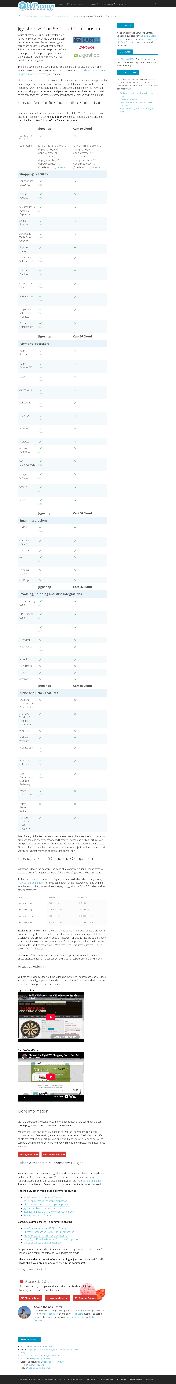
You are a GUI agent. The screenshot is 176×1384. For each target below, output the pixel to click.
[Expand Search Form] (156, 3)
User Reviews (107, 1379)
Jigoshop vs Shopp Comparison (40, 1215)
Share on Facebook (59, 1298)
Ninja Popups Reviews (41, 1358)
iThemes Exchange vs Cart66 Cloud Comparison (49, 1231)
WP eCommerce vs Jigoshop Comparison (45, 1201)
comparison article (92, 1180)
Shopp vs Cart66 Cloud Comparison (42, 1242)
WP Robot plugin (50, 1313)
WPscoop (36, 1379)
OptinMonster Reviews (42, 1346)
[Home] (19, 16)
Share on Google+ (87, 1298)
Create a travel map (129, 99)
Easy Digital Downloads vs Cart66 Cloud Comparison (51, 1239)
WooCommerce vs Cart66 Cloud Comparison (47, 1228)
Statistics (122, 3)
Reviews (93, 3)
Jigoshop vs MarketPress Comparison (43, 1208)
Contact (149, 1379)
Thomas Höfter (128, 59)
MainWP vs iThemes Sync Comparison (44, 1355)
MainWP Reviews (36, 1364)
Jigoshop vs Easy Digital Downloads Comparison (49, 1211)
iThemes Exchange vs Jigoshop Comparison (46, 1204)
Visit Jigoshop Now (29, 1154)
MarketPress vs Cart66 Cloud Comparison (46, 1235)
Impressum (121, 1379)
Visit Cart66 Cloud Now (54, 1154)
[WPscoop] (36, 6)
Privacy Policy (136, 1379)
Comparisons (91, 1379)
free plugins (77, 1313)
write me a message (76, 1317)
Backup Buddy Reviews (39, 1367)
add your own (57, 167)
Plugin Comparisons (75, 3)
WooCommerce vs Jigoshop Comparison (45, 1197)
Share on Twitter (32, 1298)
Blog (61, 3)
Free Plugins (107, 3)
